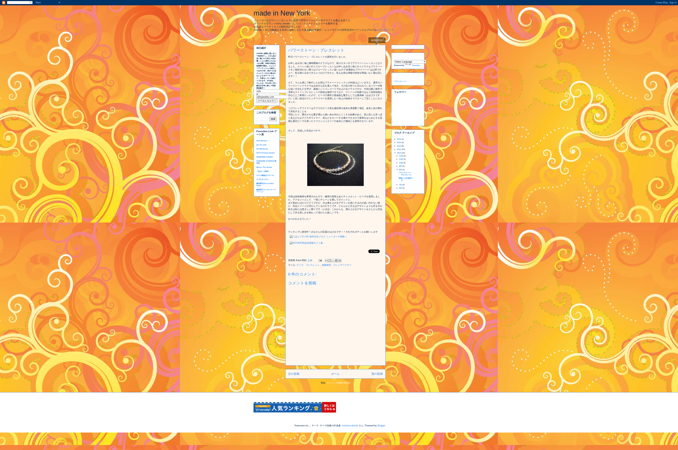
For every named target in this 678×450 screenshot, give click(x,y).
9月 (400, 166)
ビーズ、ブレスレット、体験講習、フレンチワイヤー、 (325, 265)
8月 (400, 170)
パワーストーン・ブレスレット (406, 174)
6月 (400, 188)
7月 (400, 185)
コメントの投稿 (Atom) (338, 382)
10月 (401, 163)
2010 (399, 153)
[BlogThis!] (330, 260)
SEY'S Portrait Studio (265, 153)
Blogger (381, 425)
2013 (399, 142)
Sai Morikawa (262, 149)
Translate (416, 65)
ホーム (335, 373)
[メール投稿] (320, 260)
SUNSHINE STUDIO (264, 157)
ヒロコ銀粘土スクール (265, 175)
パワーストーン (400, 81)
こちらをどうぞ (385, 29)
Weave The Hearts (264, 167)
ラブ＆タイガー (262, 179)
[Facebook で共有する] (336, 260)
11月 (401, 159)
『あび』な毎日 (262, 171)
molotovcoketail (350, 425)
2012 (399, 146)
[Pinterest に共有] (340, 260)
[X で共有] (333, 260)
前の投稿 (377, 373)
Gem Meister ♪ (262, 141)
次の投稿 (293, 373)
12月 (401, 156)
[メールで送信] (326, 260)
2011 (399, 149)
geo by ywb (261, 145)
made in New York (282, 13)
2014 (399, 139)
